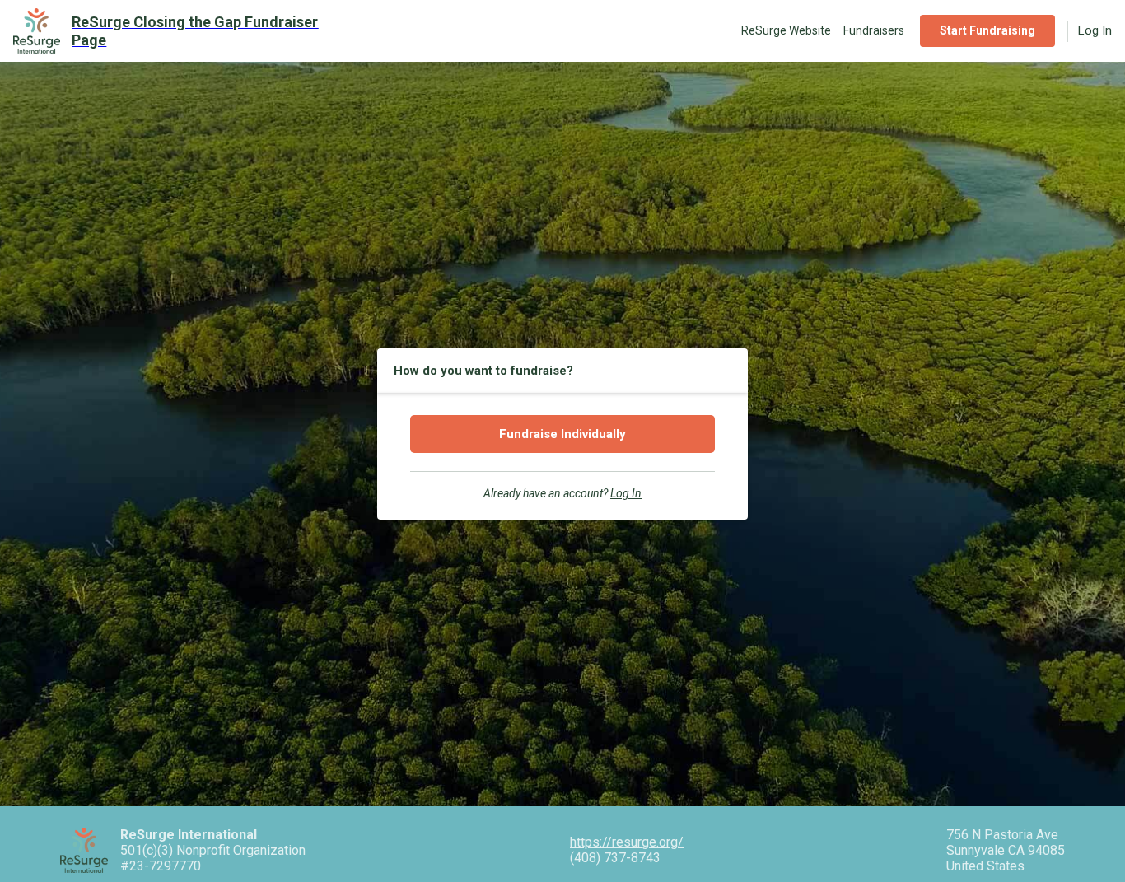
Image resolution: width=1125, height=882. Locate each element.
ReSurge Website (786, 30)
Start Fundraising (987, 30)
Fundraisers (873, 30)
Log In (1095, 30)
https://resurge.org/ (627, 842)
